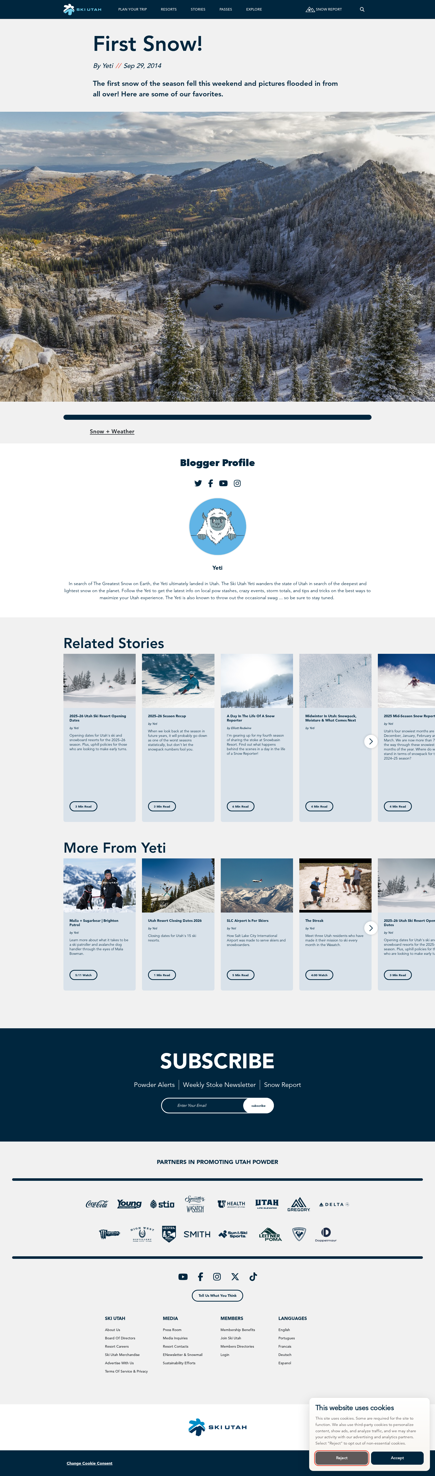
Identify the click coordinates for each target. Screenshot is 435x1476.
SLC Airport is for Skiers (247, 920)
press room (172, 1330)
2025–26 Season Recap (167, 716)
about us (112, 1330)
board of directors (120, 1338)
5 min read (240, 975)
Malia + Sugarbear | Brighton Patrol (93, 922)
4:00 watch (319, 975)
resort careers (117, 1346)
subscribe (258, 1106)
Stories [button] (198, 9)
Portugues (286, 1338)
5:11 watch (83, 975)
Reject (341, 1457)
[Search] (362, 9)
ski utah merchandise (122, 1354)
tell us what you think (218, 1295)
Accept (397, 1457)
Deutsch (285, 1354)
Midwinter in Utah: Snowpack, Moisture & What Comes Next (330, 718)
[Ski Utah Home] (82, 9)
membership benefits (238, 1330)
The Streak (314, 920)
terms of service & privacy (126, 1371)
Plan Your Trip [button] (132, 9)
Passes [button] (226, 9)
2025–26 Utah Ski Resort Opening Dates (97, 718)
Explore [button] (254, 9)
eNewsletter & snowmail (182, 1354)
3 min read (83, 806)
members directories (237, 1346)
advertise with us (119, 1363)
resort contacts (175, 1346)
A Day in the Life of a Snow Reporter (251, 718)
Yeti (217, 567)
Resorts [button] (169, 9)
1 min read (162, 975)
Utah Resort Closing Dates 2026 (175, 920)
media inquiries (175, 1338)
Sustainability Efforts (179, 1363)
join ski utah (231, 1338)
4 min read (319, 806)
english (284, 1330)
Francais (284, 1346)
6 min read (240, 806)
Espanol (284, 1363)
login (225, 1354)
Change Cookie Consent (90, 1463)
